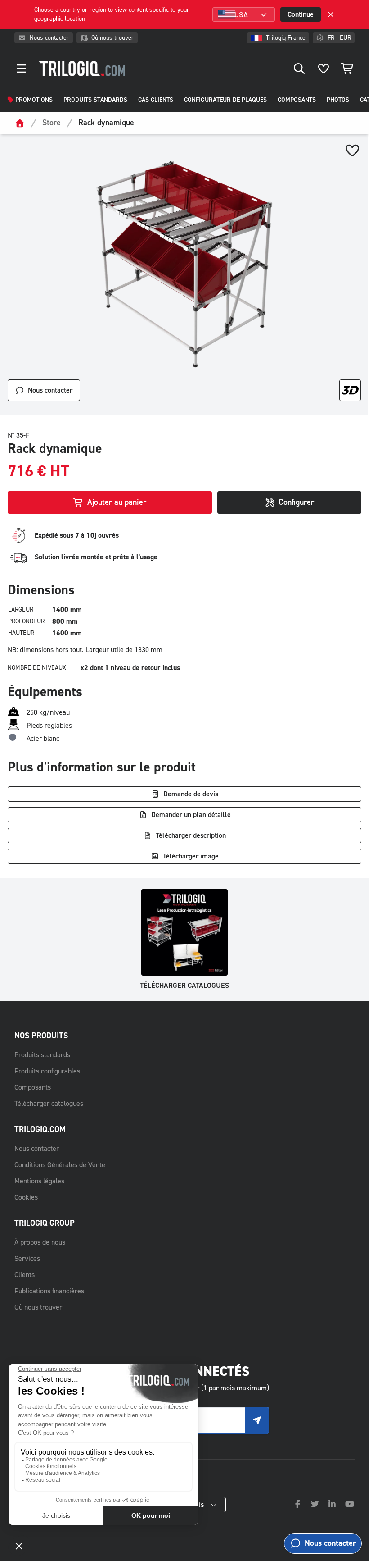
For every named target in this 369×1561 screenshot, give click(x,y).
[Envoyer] (257, 1420)
